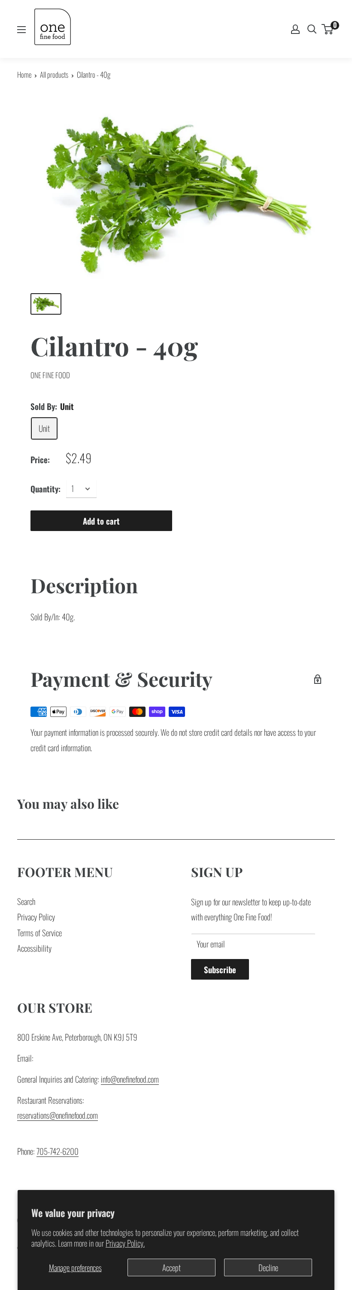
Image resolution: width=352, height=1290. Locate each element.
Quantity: (45, 489)
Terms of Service (39, 932)
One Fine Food (50, 375)
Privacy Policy (36, 917)
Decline (268, 1267)
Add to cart (101, 521)
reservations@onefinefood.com (57, 1115)
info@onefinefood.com (130, 1079)
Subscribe (220, 969)
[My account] (295, 29)
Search (26, 901)
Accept (171, 1267)
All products (54, 74)
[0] (327, 29)
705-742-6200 (57, 1151)
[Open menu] (21, 29)
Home (24, 74)
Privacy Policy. (125, 1243)
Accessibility (34, 948)
